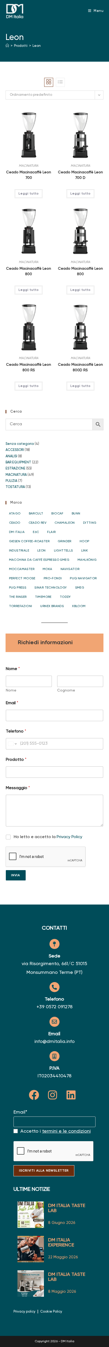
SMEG (79, 587)
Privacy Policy (69, 837)
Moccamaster (21, 569)
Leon (37, 46)
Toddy (65, 597)
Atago (15, 513)
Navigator (70, 569)
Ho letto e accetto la (48, 837)
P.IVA (54, 1068)
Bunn (76, 513)
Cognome (66, 690)
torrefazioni (20, 606)
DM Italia (17, 532)
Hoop (84, 541)
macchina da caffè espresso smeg (39, 560)
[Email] (54, 1022)
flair (51, 532)
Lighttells (63, 550)
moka (47, 569)
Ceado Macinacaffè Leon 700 (28, 175)
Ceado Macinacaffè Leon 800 (28, 271)
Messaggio (18, 788)
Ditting (90, 523)
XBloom (78, 606)
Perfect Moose (22, 578)
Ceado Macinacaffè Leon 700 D (80, 175)
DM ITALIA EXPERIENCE (61, 1242)
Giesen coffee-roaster (29, 541)
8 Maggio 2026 (62, 1292)
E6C (36, 532)
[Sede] (54, 944)
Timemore (43, 597)
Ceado (14, 523)
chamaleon (64, 523)
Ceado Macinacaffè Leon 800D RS (80, 367)
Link (84, 550)
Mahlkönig (87, 560)
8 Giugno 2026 (61, 1223)
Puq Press (17, 587)
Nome (11, 690)
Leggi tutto (29, 193)
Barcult (36, 513)
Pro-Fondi (53, 578)
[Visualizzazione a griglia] (48, 82)
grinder (64, 541)
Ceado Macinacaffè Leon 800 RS (28, 367)
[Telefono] (54, 987)
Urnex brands (52, 606)
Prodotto (16, 760)
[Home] (7, 46)
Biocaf (57, 513)
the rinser (18, 597)
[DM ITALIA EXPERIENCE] (30, 1249)
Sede (54, 956)
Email (12, 703)
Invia (15, 875)
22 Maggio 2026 (63, 1257)
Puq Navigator (83, 578)
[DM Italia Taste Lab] (30, 1283)
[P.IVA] (54, 1056)
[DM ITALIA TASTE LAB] (30, 1214)
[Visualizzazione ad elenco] (60, 82)
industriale (19, 550)
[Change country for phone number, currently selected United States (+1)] (12, 743)
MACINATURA (28, 166)
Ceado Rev (38, 523)
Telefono (16, 731)
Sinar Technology (50, 587)
